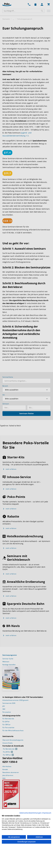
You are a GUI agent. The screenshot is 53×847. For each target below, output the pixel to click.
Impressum (46, 813)
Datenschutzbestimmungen (30, 813)
